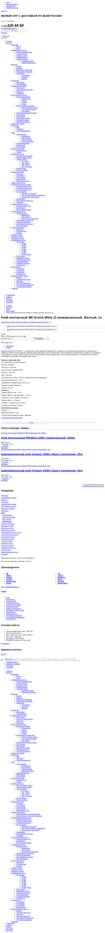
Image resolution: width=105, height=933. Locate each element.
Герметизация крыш (23, 210)
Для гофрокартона (23, 283)
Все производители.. (10, 587)
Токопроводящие (28, 61)
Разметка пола (21, 213)
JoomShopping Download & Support (93, 486)
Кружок (19, 66)
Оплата (9, 299)
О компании (10, 295)
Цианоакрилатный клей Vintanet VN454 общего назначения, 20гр (42, 470)
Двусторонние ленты (19, 95)
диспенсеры (10, 612)
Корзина (4, 33)
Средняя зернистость (24, 188)
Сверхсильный (27, 140)
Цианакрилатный (22, 143)
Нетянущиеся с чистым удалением (29, 816)
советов (31, 422)
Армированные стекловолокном (28, 814)
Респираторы (21, 231)
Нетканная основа (23, 118)
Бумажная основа (22, 258)
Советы (9, 297)
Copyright (9, 667)
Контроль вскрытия (23, 260)
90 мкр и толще (22, 56)
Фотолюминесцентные (24, 201)
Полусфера (26, 75)
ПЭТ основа (20, 115)
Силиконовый (21, 84)
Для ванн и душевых (29, 193)
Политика (9, 666)
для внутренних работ (30, 107)
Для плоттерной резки (24, 90)
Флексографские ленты (19, 276)
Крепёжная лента (22, 181)
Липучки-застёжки (17, 149)
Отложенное (10, 6)
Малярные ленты (17, 154)
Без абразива (21, 192)
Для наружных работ (24, 158)
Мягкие (19, 278)
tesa (59, 574)
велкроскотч (10, 599)
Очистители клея (28, 142)
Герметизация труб (23, 206)
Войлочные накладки (24, 70)
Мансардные (21, 179)
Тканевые (19, 129)
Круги (18, 48)
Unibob (9, 578)
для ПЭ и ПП (10, 619)
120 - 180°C (26, 163)
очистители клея (12, 607)
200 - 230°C (26, 165)
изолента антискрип (13, 605)
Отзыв (8, 348)
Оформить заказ (12, 8)
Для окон (19, 174)
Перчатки (19, 229)
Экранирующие (22, 59)
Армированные (22, 57)
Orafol (8, 576)
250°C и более (27, 167)
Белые (24, 104)
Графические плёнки (18, 86)
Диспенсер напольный (30, 219)
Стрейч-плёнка (16, 235)
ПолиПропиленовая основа (26, 113)
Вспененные (21, 274)
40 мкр (24, 245)
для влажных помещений (15, 617)
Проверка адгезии (23, 263)
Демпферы (20, 73)
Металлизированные (24, 52)
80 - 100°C (25, 161)
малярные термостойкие (15, 610)
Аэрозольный (21, 134)
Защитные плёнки (7, 509)
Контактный (20, 147)
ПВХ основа (20, 116)
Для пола (19, 91)
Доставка (9, 300)
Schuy (60, 579)
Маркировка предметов (24, 220)
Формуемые (20, 199)
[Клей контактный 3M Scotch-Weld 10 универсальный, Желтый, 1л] (32, 326)
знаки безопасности (13, 608)
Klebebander (11, 581)
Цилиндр (25, 77)
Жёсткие (19, 281)
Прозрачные (26, 99)
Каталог (9, 43)
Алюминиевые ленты (19, 50)
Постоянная (26, 217)
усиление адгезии (12, 603)
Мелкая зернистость (23, 186)
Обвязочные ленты (18, 183)
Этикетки (14, 288)
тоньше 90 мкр (21, 54)
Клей (13, 133)
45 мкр (24, 249)
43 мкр (24, 247)
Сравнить (5, 446)
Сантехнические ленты (19, 204)
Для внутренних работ (24, 156)
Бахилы (19, 233)
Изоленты (15, 125)
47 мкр (24, 251)
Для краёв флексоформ (25, 285)
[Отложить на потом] (45, 339)
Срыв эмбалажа (22, 262)
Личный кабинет (12, 4)
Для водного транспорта (30, 197)
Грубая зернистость (23, 190)
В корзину (39, 339)
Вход (8, 2)
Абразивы (15, 45)
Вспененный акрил (23, 97)
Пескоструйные (22, 170)
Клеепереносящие (23, 122)
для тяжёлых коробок (14, 615)
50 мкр (24, 253)
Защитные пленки (17, 124)
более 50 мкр (26, 254)
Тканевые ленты (17, 236)
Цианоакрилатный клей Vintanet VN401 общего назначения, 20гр (42, 454)
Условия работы (12, 662)
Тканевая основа (22, 120)
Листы (18, 47)
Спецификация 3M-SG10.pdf (11, 418)
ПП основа (20, 242)
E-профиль (20, 269)
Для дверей (20, 176)
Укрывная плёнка (17, 238)
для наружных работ (29, 109)
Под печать (20, 88)
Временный (26, 136)
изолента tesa (11, 601)
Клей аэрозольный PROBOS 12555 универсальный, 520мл (38, 437)
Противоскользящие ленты (21, 184)
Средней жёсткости (23, 279)
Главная (9, 41)
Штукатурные (21, 168)
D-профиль (20, 272)
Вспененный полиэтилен (25, 106)
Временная (26, 215)
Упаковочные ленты (18, 240)
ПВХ (17, 127)
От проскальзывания (24, 287)
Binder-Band (62, 583)
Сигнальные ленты (18, 211)
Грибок (18, 152)
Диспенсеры (20, 265)
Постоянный (26, 138)
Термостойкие (21, 159)
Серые (24, 100)
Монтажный (20, 145)
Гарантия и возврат (13, 664)
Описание (9, 346)
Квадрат (19, 68)
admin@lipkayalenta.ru (9, 28)
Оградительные (22, 226)
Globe (8, 583)
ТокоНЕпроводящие (29, 63)
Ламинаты (20, 93)
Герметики (15, 81)
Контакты (9, 302)
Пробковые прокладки (24, 72)
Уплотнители (16, 267)
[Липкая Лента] (52, 11)
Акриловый (20, 82)
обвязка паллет (12, 614)
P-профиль (20, 270)
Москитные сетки (17, 172)
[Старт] (2, 31)
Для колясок (20, 177)
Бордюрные (20, 208)
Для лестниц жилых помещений (33, 195)
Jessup (60, 576)
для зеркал (26, 111)
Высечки (14, 65)
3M (7, 574)
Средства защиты (17, 227)
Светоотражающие (23, 222)
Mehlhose (61, 578)
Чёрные (24, 102)
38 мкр (24, 244)
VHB (7, 598)
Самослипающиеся (23, 131)
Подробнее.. (5, 644)
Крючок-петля (21, 150)
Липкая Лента (9, 659)
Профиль (19, 202)
